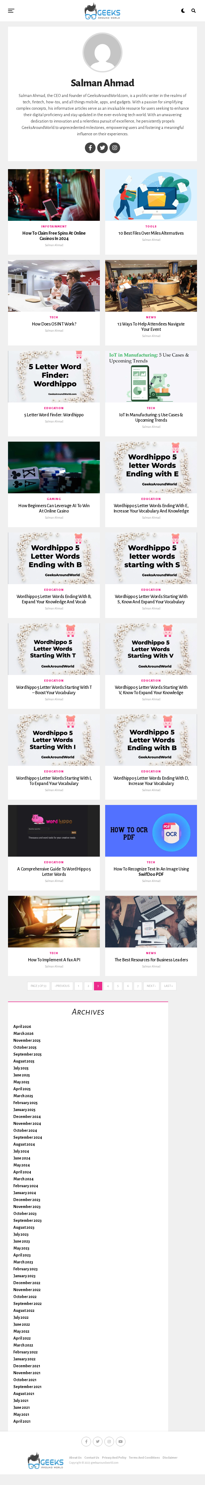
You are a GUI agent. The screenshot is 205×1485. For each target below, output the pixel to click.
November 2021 (27, 1373)
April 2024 (22, 1172)
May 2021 (21, 1414)
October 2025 (25, 1047)
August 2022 (23, 1310)
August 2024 (24, 1144)
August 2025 (23, 1061)
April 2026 (22, 1026)
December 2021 (26, 1366)
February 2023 (25, 1269)
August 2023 (23, 1227)
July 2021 (21, 1400)
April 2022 (22, 1338)
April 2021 (22, 1421)
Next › (151, 986)
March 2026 (23, 1033)
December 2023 (26, 1200)
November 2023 (27, 1207)
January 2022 (24, 1359)
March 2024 (23, 1179)
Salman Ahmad (54, 245)
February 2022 (25, 1352)
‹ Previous (62, 986)
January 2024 (24, 1193)
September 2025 (27, 1054)
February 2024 (25, 1186)
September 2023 (27, 1220)
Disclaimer (170, 1457)
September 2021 (27, 1387)
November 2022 (27, 1290)
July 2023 (21, 1234)
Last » (168, 986)
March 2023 (23, 1262)
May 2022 (21, 1331)
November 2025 (27, 1040)
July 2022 (21, 1317)
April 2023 (22, 1255)
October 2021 (25, 1380)
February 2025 (25, 1103)
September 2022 (27, 1303)
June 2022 (21, 1324)
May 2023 (21, 1248)
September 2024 (27, 1137)
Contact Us (91, 1457)
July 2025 (21, 1068)
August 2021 (23, 1394)
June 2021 (21, 1407)
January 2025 (24, 1110)
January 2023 (24, 1276)
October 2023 (25, 1213)
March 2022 (23, 1345)
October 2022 (25, 1297)
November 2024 (27, 1123)
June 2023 (21, 1241)
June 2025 (21, 1075)
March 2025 (23, 1096)
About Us (75, 1457)
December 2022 (26, 1283)
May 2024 (21, 1165)
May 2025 (21, 1082)
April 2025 (22, 1089)
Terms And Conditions (144, 1457)
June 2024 (21, 1158)
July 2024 (21, 1151)
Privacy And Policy (114, 1457)
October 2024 (25, 1130)
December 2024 (27, 1116)
